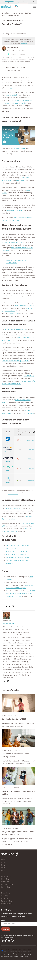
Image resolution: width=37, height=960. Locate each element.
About (3, 860)
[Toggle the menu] (34, 6)
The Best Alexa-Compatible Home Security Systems (15, 755)
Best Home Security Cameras (16, 554)
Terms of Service (5, 949)
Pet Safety (4, 898)
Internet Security (7, 884)
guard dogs (13, 519)
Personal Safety (6, 901)
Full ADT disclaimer (13, 494)
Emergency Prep (6, 904)
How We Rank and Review (24, 949)
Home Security (6, 876)
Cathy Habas (13, 47)
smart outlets (20, 180)
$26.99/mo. (31, 480)
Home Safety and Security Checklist (18, 557)
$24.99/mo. (31, 459)
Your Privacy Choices (8, 951)
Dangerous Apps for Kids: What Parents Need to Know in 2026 (18, 832)
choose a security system (13, 508)
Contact (3, 862)
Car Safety (4, 896)
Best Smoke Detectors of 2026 (14, 719)
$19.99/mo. (31, 468)
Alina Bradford (21, 54)
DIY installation (29, 413)
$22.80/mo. (31, 449)
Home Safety (5, 887)
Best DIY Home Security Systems (17, 551)
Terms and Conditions (22, 935)
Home (4, 13)
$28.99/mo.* (30, 440)
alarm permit (13, 313)
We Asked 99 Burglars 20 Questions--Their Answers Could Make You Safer (20, 593)
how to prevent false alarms (25, 305)
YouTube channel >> (23, 2)
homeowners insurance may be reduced (15, 361)
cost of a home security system (15, 330)
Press (3, 865)
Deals (3, 870)
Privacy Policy (14, 949)
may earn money (9, 1)
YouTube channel (19, 148)
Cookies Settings (9, 937)
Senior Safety (5, 882)
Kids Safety (5, 879)
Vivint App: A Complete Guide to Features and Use (18, 792)
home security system (19, 103)
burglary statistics (12, 95)
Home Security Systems (15, 13)
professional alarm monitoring (12, 242)
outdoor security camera (14, 210)
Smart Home (5, 893)
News (3, 868)
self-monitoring (29, 376)
